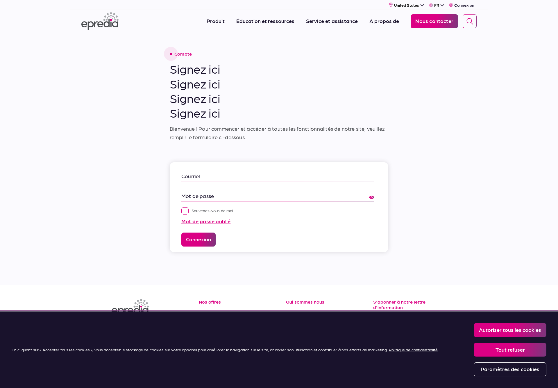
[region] (279, 349)
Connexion (464, 5)
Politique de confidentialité (413, 349)
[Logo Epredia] (148, 308)
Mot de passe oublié (205, 221)
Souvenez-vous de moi (212, 210)
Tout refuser (510, 349)
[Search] (470, 21)
